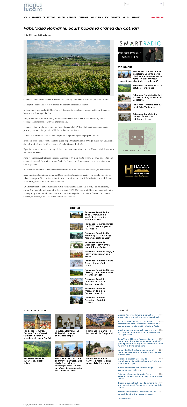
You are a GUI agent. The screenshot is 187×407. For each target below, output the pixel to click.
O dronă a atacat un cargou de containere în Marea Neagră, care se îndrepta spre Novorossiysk (139, 361)
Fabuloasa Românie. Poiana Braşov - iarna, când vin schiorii (98, 263)
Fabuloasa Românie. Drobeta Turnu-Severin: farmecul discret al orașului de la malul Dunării (37, 334)
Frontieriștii (38, 17)
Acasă (27, 17)
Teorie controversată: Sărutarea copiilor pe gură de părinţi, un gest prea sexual (137, 393)
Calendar (83, 17)
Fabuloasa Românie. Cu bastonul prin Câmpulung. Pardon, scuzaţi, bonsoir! (97, 235)
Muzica (126, 17)
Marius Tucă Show (100, 17)
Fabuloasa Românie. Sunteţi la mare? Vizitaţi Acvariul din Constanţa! (147, 97)
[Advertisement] (45, 223)
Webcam (159, 17)
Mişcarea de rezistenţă (47, 7)
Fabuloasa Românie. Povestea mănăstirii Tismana (95, 300)
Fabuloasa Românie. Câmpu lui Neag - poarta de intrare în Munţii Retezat (99, 272)
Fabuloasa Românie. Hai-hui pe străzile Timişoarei (147, 106)
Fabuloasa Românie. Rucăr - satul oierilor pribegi (147, 86)
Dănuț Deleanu (45, 35)
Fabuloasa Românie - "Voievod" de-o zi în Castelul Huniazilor (95, 291)
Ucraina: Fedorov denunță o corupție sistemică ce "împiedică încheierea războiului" (139, 316)
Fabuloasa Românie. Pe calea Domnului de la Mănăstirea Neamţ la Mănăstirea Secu (96, 216)
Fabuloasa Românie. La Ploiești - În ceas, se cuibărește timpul (145, 116)
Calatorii (41, 310)
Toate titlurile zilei (124, 398)
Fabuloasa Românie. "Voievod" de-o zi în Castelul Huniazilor (95, 281)
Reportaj (136, 17)
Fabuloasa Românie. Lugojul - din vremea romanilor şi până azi (99, 254)
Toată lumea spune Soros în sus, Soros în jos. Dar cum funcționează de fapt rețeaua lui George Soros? (139, 332)
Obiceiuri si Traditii (66, 17)
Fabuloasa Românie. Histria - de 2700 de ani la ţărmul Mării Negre (98, 226)
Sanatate (115, 17)
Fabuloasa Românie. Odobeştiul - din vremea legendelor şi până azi (97, 244)
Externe (51, 17)
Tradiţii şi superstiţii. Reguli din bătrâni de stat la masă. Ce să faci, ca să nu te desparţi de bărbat (140, 385)
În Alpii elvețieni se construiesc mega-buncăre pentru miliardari (136, 369)
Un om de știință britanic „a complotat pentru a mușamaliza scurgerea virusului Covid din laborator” (140, 352)
